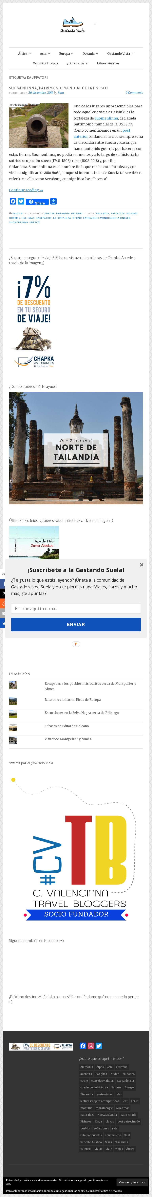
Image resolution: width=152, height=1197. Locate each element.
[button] (76, 570)
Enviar (76, 624)
